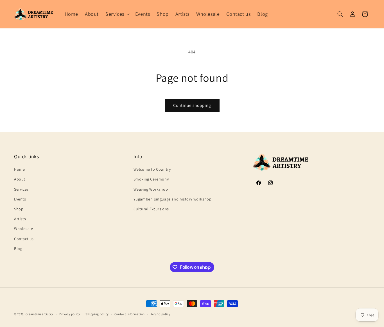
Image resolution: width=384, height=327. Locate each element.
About (19, 179)
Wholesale (23, 228)
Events (20, 199)
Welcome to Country (152, 169)
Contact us (24, 238)
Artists (20, 218)
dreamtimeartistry (39, 314)
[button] (117, 14)
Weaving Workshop (151, 189)
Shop (18, 208)
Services (21, 189)
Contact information (129, 314)
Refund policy (160, 314)
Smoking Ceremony (151, 179)
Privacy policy (69, 314)
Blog (18, 248)
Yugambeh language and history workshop (173, 199)
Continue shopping (192, 105)
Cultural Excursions (151, 208)
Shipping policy (97, 314)
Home (19, 169)
